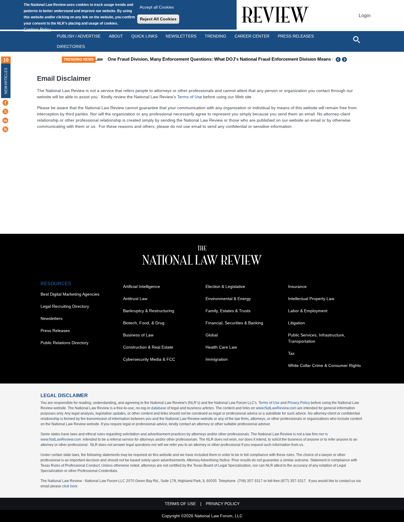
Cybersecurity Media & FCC (149, 359)
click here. (70, 486)
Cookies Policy (37, 29)
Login (365, 15)
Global (212, 335)
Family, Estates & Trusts (228, 310)
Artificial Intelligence (141, 286)
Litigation (296, 322)
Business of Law (138, 335)
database (158, 408)
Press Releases (55, 330)
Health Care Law (221, 347)
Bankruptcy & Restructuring (148, 310)
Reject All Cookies (158, 19)
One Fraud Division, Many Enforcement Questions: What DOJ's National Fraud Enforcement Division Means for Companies (229, 59)
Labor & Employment (307, 310)
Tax (291, 353)
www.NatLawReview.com (276, 408)
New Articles (6, 81)
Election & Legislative (225, 286)
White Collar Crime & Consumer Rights (324, 365)
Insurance (297, 286)
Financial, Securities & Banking (234, 322)
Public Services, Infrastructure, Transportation (316, 338)
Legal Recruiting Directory (65, 306)
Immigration (217, 359)
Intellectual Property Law (311, 298)
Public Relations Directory (64, 342)
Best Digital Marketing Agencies (70, 294)
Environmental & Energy (228, 298)
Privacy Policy (298, 403)
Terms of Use (189, 96)
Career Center (252, 36)
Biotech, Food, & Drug (143, 322)
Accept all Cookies (157, 7)
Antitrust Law (135, 298)
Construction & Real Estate (148, 347)
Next (345, 59)
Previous (338, 59)
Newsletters (181, 36)
